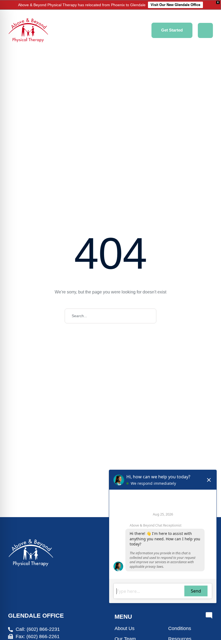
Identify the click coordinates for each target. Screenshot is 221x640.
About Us (124, 628)
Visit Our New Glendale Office (175, 5)
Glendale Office (36, 615)
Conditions (179, 628)
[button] (171, 30)
